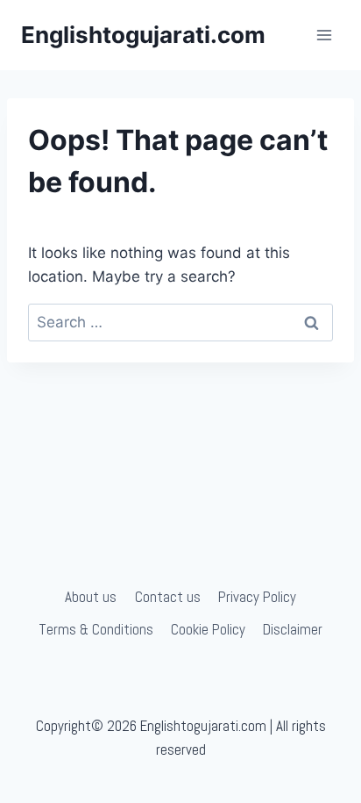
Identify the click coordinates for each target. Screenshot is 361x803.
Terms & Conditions (96, 629)
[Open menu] (324, 34)
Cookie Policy (208, 629)
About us (91, 596)
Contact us (168, 596)
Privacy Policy (257, 596)
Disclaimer (292, 629)
